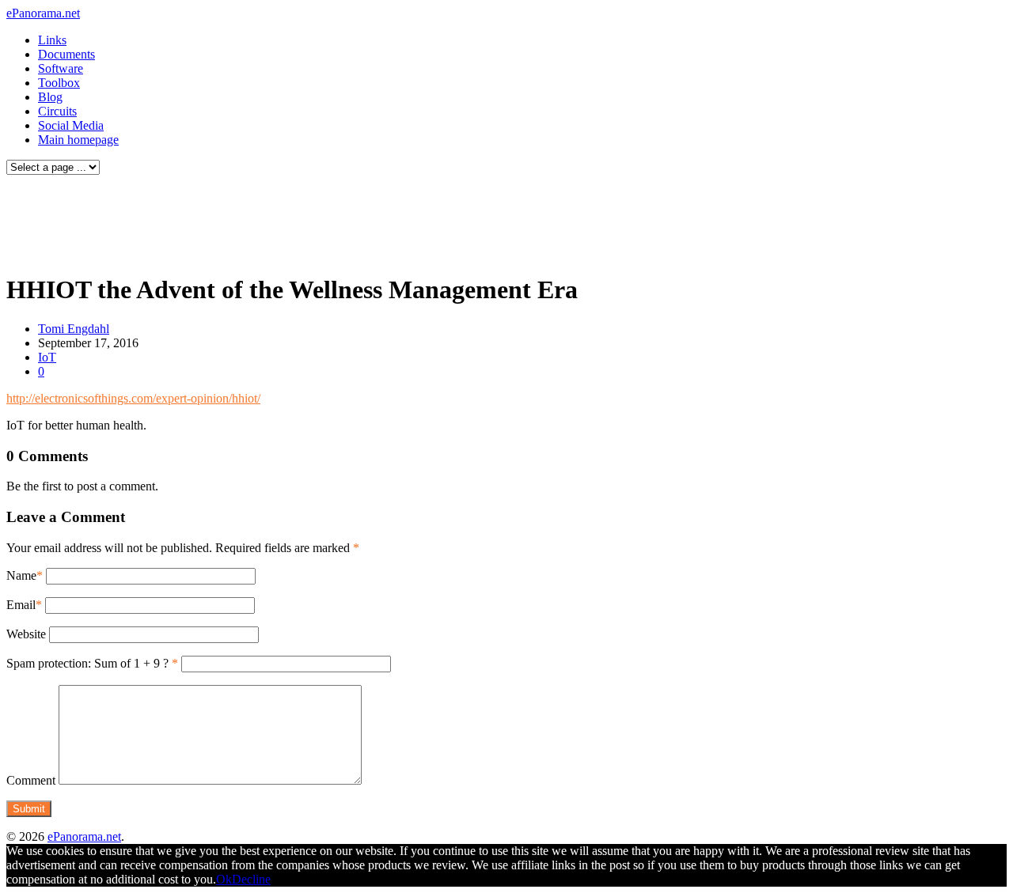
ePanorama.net (43, 13)
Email (21, 604)
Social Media (71, 125)
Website (26, 634)
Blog (50, 97)
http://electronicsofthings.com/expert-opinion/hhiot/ (133, 398)
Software (60, 68)
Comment (30, 780)
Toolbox (59, 82)
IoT (47, 357)
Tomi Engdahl (73, 328)
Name (21, 575)
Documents (66, 54)
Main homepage (78, 139)
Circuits (57, 111)
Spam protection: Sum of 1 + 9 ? (87, 663)
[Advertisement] (304, 219)
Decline (251, 879)
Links (52, 40)
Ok (224, 879)
